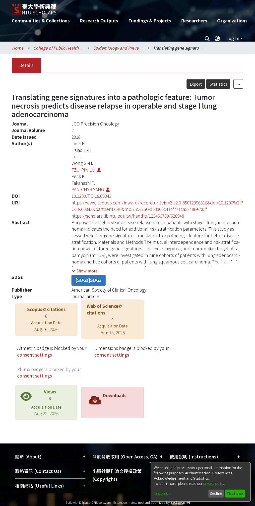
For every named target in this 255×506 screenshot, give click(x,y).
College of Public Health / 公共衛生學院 (58, 48)
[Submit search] (207, 38)
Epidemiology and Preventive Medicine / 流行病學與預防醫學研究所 (118, 48)
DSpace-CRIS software (95, 502)
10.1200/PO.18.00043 (91, 196)
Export (196, 84)
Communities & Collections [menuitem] (41, 20)
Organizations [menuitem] (232, 20)
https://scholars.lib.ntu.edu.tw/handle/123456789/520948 (127, 216)
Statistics (218, 84)
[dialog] (200, 482)
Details (26, 65)
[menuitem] (217, 38)
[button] (84, 270)
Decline (216, 493)
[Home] (123, 7)
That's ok (235, 493)
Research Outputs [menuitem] (99, 20)
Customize (162, 493)
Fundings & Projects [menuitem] (149, 20)
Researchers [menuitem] (194, 20)
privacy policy (213, 483)
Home (17, 48)
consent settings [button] (34, 355)
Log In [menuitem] (232, 38)
